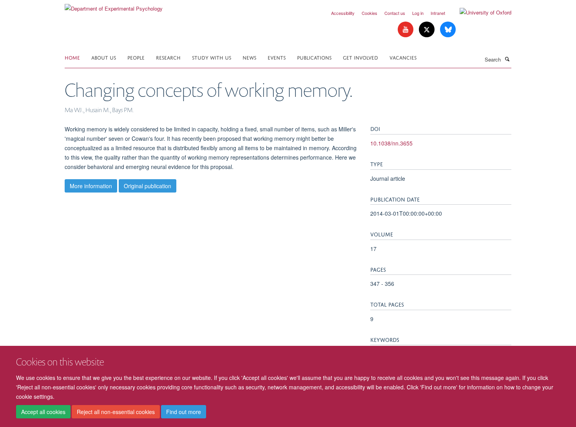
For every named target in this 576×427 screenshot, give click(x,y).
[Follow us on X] (427, 29)
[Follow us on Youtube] (406, 29)
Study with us (211, 57)
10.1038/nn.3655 (391, 143)
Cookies (369, 13)
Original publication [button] (147, 186)
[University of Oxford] (479, 12)
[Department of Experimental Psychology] (114, 5)
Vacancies (403, 57)
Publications (314, 57)
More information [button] (91, 186)
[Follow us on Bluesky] (448, 29)
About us (103, 57)
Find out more (183, 412)
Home (72, 57)
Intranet (438, 13)
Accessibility (343, 13)
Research (168, 57)
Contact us (394, 13)
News (249, 57)
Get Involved (360, 57)
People (136, 57)
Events (277, 57)
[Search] (507, 59)
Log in (418, 13)
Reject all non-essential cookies (116, 412)
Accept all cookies (43, 412)
